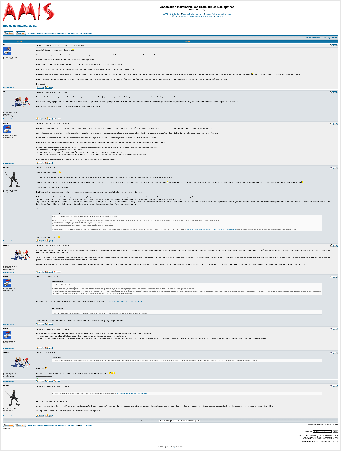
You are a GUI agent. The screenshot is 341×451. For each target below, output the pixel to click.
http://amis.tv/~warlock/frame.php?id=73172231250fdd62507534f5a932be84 (211, 229)
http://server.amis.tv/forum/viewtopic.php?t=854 (125, 301)
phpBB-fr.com (174, 447)
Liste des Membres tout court (192, 14)
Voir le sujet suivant (330, 38)
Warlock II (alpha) (86, 33)
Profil (175, 16)
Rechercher (175, 14)
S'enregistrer (227, 14)
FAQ (166, 14)
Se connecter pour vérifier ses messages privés (196, 16)
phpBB (166, 446)
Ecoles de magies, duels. (20, 25)
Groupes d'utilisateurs (213, 14)
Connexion (219, 16)
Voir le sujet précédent (313, 38)
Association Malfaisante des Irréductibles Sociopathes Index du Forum (53, 33)
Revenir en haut (8, 87)
